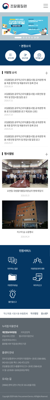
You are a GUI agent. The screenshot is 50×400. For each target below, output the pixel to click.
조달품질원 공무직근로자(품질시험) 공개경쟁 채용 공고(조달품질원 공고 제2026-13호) (24, 109)
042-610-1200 (7, 362)
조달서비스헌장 (8, 336)
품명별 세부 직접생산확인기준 (14, 343)
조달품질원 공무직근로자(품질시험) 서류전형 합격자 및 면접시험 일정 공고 (24, 95)
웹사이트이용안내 (26, 336)
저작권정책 (25, 332)
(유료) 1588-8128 (35, 366)
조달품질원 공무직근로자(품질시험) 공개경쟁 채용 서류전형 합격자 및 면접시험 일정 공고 (24, 138)
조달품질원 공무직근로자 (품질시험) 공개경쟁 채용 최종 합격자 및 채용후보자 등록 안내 (25, 81)
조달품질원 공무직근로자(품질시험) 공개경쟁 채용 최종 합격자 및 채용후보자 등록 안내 (24, 123)
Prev (35, 37)
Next (38, 37)
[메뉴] (45, 6)
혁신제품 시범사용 (15, 313)
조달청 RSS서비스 (9, 339)
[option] (15, 313)
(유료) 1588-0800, (39, 358)
